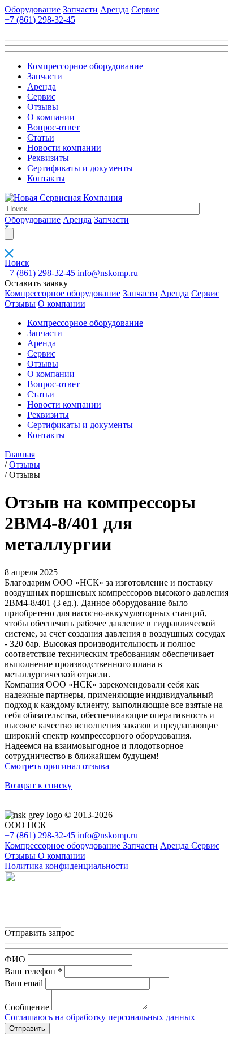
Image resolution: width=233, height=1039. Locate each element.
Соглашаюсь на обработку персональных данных (100, 1017)
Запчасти (80, 9)
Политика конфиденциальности (66, 866)
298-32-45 (40, 273)
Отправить (27, 1028)
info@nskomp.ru (107, 273)
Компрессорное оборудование (85, 66)
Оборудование (33, 9)
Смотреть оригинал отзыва (57, 766)
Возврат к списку (38, 785)
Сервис (145, 9)
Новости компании (64, 147)
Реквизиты (48, 158)
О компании (51, 117)
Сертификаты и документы (80, 168)
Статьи (40, 137)
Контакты (46, 178)
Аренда (114, 9)
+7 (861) (40, 19)
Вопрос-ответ (53, 127)
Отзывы (42, 107)
